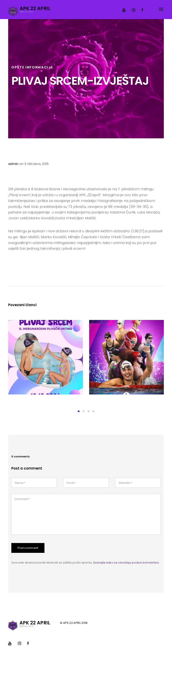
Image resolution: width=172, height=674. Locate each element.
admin (13, 164)
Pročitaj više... (26, 384)
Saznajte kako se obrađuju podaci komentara (126, 563)
